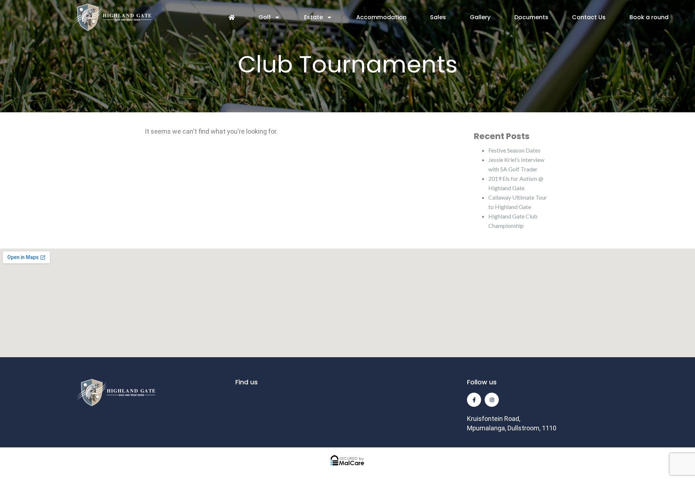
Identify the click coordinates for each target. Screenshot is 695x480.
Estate (313, 17)
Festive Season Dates (514, 150)
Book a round (649, 17)
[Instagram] (492, 400)
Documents (531, 17)
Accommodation (381, 17)
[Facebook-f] (474, 400)
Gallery (480, 17)
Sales (438, 17)
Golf (264, 17)
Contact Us (589, 17)
